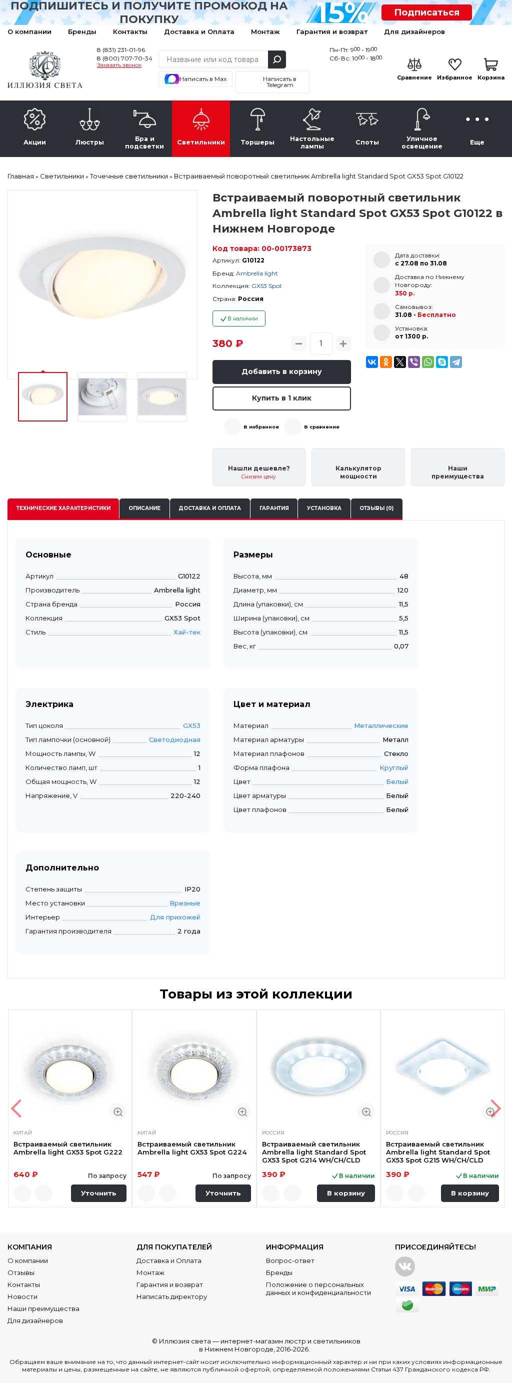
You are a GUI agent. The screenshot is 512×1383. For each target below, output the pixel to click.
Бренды (82, 32)
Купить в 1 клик (282, 398)
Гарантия (274, 508)
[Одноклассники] (386, 362)
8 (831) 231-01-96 (121, 50)
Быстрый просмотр (117, 1111)
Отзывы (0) (377, 508)
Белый (397, 782)
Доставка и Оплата (199, 32)
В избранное (261, 427)
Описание (144, 508)
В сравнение (322, 427)
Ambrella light (257, 273)
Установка (324, 508)
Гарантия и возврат (332, 32)
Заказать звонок (119, 65)
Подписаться (427, 12)
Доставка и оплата (209, 508)
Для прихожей (175, 917)
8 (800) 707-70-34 (124, 58)
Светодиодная (174, 740)
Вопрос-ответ (290, 1260)
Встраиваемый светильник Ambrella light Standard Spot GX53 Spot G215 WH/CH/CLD (438, 1152)
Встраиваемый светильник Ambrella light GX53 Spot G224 (192, 1148)
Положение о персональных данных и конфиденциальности (318, 1288)
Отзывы (21, 1272)
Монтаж (265, 32)
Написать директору (171, 1296)
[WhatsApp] (428, 362)
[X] (400, 362)
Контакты (130, 32)
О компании (30, 32)
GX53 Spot (267, 286)
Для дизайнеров (414, 32)
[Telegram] (456, 362)
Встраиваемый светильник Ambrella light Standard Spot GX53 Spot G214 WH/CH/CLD (314, 1152)
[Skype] (442, 362)
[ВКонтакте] (372, 362)
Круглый (394, 768)
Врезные (185, 903)
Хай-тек (187, 632)
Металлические (381, 726)
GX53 (191, 726)
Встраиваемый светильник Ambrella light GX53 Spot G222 (68, 1148)
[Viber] (414, 362)
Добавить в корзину (282, 371)
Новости (23, 1296)
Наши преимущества (44, 1308)
